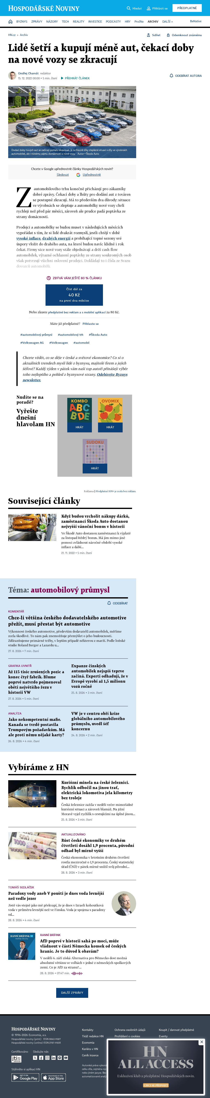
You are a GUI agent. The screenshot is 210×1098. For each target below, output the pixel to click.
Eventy (163, 1036)
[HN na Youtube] (66, 1058)
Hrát (80, 427)
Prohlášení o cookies (127, 1036)
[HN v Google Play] (25, 1077)
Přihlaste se (91, 323)
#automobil (81, 342)
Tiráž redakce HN (93, 1036)
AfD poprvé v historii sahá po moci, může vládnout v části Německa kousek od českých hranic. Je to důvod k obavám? (83, 946)
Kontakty (87, 1030)
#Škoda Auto (98, 334)
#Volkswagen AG (32, 342)
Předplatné (187, 8)
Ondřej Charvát (28, 73)
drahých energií (56, 238)
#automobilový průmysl (36, 334)
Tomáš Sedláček (21, 887)
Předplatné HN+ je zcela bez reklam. (116, 491)
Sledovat (63, 174)
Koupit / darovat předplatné (176, 1030)
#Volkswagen (58, 342)
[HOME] (10, 22)
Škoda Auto (92, 154)
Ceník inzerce (90, 1055)
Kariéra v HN (90, 1049)
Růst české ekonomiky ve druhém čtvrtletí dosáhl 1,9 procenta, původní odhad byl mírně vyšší (97, 846)
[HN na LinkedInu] (53, 1058)
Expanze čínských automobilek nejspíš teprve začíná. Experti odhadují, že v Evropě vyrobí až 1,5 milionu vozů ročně (99, 676)
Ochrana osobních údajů (130, 1030)
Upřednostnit (92, 174)
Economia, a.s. (37, 1035)
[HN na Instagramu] (47, 1058)
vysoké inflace (28, 238)
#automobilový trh (70, 334)
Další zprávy (72, 992)
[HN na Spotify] (60, 1058)
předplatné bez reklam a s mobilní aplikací (77, 312)
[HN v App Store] (53, 1077)
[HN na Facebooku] (41, 1058)
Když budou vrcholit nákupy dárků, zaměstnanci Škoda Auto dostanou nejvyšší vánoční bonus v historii (95, 521)
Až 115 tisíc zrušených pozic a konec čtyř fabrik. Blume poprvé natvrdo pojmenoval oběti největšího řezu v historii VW (36, 682)
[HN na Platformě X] (35, 1058)
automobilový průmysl (70, 590)
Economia (88, 1042)
